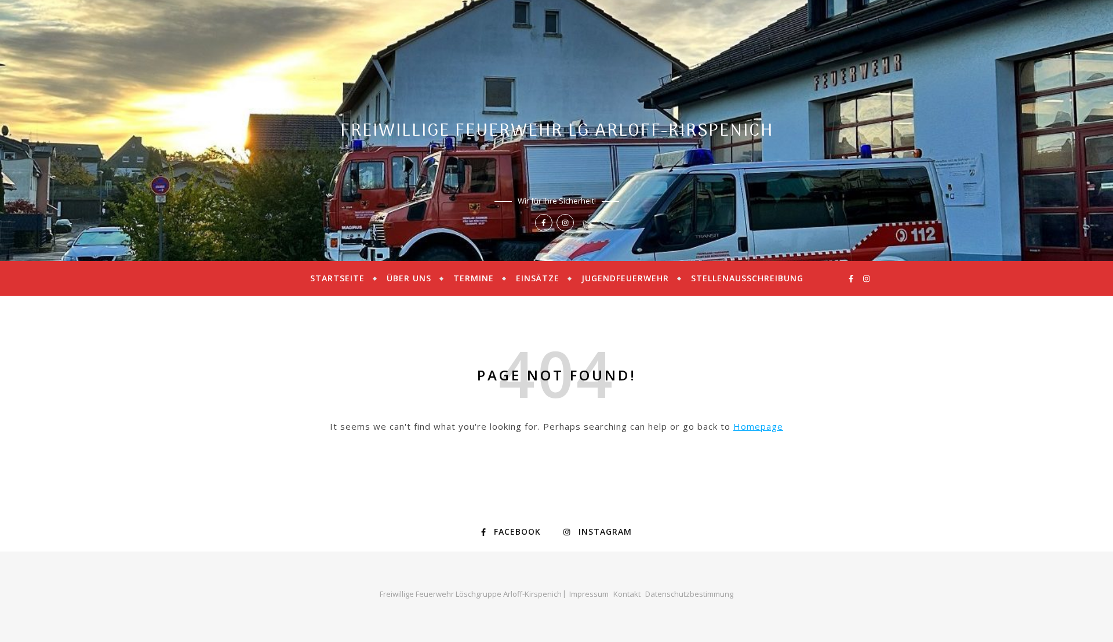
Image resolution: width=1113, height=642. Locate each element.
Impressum (589, 594)
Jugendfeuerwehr (625, 278)
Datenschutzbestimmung (689, 594)
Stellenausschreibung (747, 278)
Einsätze (537, 278)
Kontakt (627, 594)
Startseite (337, 278)
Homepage (758, 426)
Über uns (409, 278)
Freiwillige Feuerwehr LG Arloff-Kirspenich (556, 131)
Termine (473, 278)
